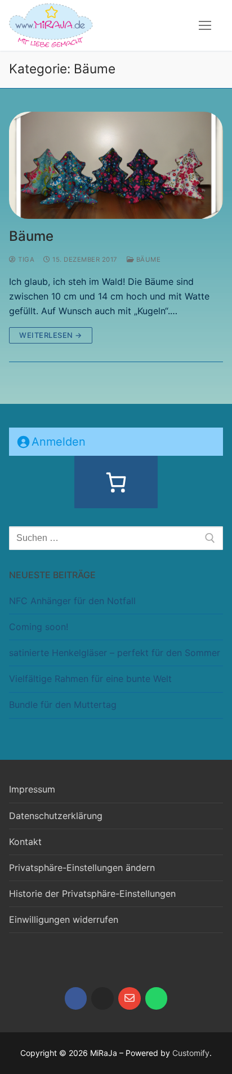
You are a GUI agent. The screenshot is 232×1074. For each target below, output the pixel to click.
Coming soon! (38, 626)
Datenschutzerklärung (55, 815)
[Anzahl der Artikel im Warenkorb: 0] (116, 482)
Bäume (31, 236)
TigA (25, 259)
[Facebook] (76, 998)
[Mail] (129, 998)
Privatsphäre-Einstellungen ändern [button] (82, 867)
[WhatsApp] (156, 998)
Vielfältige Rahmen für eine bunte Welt (90, 678)
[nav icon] (205, 25)
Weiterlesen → (50, 335)
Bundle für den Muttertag (63, 704)
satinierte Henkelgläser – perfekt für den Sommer (114, 652)
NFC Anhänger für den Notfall (72, 600)
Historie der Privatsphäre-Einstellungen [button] (92, 893)
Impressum (32, 789)
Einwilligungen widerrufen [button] (63, 919)
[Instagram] (102, 998)
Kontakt (25, 841)
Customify (190, 1053)
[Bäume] (116, 165)
